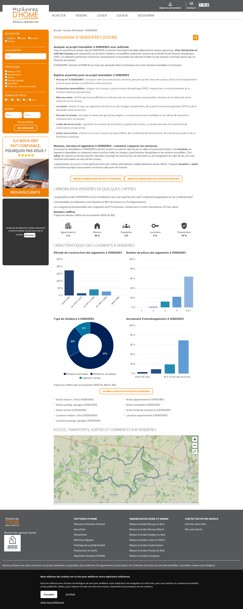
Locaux (10, 41)
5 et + (34, 99)
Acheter (11, 38)
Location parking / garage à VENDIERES (78, 420)
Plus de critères (25, 121)
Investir (34, 38)
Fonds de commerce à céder (21, 86)
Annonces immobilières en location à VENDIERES (153, 178)
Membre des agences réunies (20, 532)
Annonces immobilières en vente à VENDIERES (97, 178)
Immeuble (12, 83)
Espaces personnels (170, 7)
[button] (75, 374)
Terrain (10, 77)
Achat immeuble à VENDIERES (143, 404)
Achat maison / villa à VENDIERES (75, 399)
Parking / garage (15, 80)
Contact (191, 7)
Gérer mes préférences (52, 602)
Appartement (14, 74)
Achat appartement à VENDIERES (145, 399)
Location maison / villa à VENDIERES (76, 415)
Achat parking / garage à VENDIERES (76, 404)
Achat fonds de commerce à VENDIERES (148, 410)
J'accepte (48, 594)
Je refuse (70, 594)
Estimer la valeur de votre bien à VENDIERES (126, 391)
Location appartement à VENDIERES (147, 415)
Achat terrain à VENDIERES (71, 410)
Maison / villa (13, 71)
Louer (23, 38)
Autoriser (30, 235)
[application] (90, 284)
